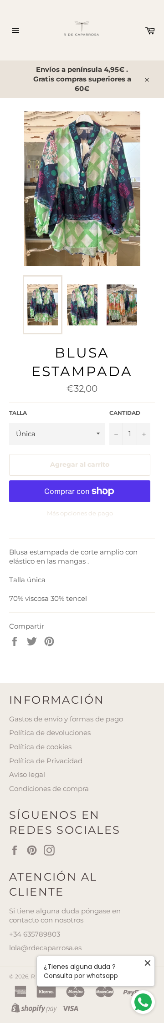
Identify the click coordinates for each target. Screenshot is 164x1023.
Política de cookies (40, 746)
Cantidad (124, 412)
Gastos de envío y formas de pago (66, 719)
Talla (18, 412)
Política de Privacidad (45, 760)
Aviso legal (27, 774)
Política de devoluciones (50, 732)
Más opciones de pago (80, 513)
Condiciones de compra (49, 788)
